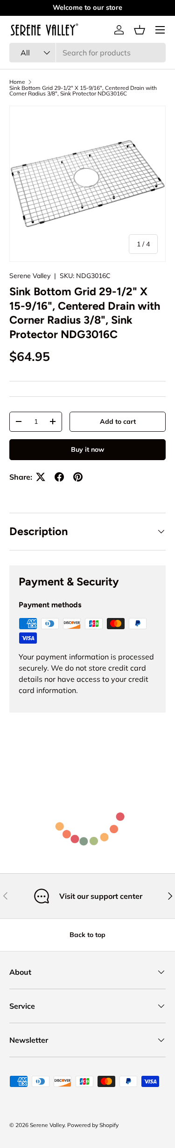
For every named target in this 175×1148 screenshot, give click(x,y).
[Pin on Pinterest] (78, 477)
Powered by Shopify (93, 1124)
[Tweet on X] (40, 477)
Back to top (87, 935)
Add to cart (118, 421)
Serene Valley (29, 276)
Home (17, 82)
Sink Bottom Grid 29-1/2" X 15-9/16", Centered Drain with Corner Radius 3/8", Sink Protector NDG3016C (83, 90)
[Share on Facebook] (59, 477)
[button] (139, 30)
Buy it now (87, 449)
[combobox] (87, 52)
